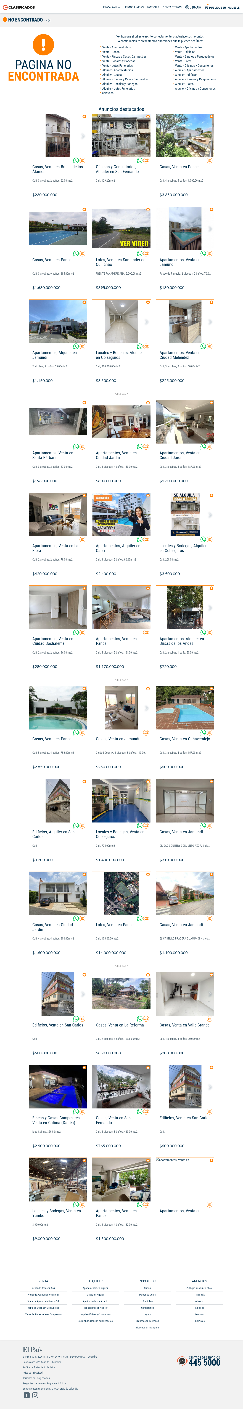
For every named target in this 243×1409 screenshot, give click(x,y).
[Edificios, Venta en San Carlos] (58, 994)
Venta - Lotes (183, 61)
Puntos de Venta (147, 1294)
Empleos (199, 1307)
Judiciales (200, 1321)
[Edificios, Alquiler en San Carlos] (58, 800)
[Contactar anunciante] (82, 162)
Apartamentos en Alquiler (95, 1288)
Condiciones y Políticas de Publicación (42, 1362)
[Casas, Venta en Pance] (185, 135)
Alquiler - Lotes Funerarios (118, 88)
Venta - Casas (111, 52)
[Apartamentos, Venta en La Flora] (58, 514)
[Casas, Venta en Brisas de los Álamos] (58, 135)
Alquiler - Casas (112, 75)
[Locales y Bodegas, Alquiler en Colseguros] (121, 321)
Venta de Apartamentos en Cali (43, 1294)
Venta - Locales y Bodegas (118, 61)
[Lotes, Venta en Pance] (121, 893)
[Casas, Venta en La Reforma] (121, 994)
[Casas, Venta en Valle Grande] (185, 994)
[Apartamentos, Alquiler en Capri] (121, 514)
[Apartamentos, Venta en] (185, 1179)
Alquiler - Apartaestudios (117, 70)
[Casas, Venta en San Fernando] (121, 1086)
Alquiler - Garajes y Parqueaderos (195, 79)
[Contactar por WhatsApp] (76, 162)
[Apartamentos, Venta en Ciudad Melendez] (185, 321)
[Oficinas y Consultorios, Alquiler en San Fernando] (121, 135)
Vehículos (199, 1301)
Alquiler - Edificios (186, 75)
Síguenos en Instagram (147, 1327)
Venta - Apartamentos (188, 47)
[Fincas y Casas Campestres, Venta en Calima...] (58, 1086)
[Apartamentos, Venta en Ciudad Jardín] (121, 422)
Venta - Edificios (185, 52)
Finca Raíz (110, 7)
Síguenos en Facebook (147, 1321)
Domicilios (147, 1301)
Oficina (147, 1288)
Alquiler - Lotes (184, 84)
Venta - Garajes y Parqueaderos (194, 56)
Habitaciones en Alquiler (95, 1307)
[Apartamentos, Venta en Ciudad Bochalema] (58, 607)
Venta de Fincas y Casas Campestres (43, 1314)
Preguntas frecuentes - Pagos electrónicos (44, 1383)
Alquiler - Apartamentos (189, 70)
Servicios (107, 93)
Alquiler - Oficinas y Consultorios (195, 88)
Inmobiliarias (134, 7)
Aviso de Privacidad (33, 1372)
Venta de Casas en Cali (43, 1288)
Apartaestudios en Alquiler (96, 1301)
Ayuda (147, 1314)
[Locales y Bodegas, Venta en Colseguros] (121, 800)
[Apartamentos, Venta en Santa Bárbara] (58, 422)
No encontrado (25, 20)
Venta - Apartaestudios (116, 47)
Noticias (153, 7)
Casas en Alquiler (95, 1294)
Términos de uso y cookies (36, 1378)
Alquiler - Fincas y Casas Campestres (125, 79)
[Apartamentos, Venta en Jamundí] (185, 228)
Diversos (199, 1314)
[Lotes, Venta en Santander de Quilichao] (121, 228)
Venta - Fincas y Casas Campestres (124, 56)
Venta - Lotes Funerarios (117, 65)
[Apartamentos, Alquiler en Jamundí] (58, 321)
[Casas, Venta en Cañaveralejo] (185, 707)
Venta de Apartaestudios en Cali (43, 1301)
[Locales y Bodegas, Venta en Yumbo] (58, 1179)
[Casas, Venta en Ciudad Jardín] (58, 893)
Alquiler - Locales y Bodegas (120, 84)
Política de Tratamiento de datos (39, 1367)
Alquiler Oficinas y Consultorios (95, 1314)
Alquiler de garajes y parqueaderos (95, 1321)
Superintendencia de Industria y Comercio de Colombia (50, 1388)
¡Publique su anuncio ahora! (199, 1288)
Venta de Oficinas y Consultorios (43, 1307)
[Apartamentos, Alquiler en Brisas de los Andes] (185, 607)
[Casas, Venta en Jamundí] (121, 707)
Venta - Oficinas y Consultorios (194, 65)
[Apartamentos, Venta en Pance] (121, 607)
